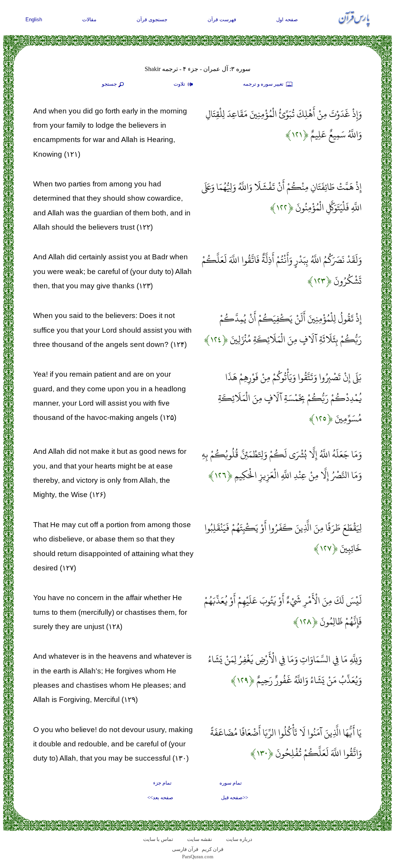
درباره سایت (239, 839)
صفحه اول (287, 19)
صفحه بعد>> (160, 797)
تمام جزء (162, 783)
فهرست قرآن (222, 19)
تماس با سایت (158, 839)
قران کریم (212, 849)
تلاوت (180, 84)
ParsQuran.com (197, 856)
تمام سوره (230, 783)
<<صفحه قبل (234, 797)
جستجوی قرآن (152, 19)
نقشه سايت (199, 839)
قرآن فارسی (185, 849)
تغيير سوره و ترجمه (264, 84)
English (33, 19)
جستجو (109, 84)
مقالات (89, 19)
